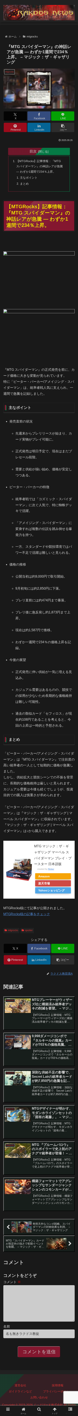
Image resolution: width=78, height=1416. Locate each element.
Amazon (44, 876)
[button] (62, 127)
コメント (12, 1282)
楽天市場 (44, 883)
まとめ (24, 183)
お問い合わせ (39, 1397)
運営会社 (20, 1385)
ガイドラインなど (20, 1391)
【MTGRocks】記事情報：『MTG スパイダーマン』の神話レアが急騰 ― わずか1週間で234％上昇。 (39, 166)
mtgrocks (13, 930)
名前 (6, 1326)
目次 (33, 151)
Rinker (51, 869)
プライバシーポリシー (57, 1391)
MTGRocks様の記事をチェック (26, 914)
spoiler (29, 930)
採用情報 (57, 1385)
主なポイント (28, 177)
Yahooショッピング (51, 890)
